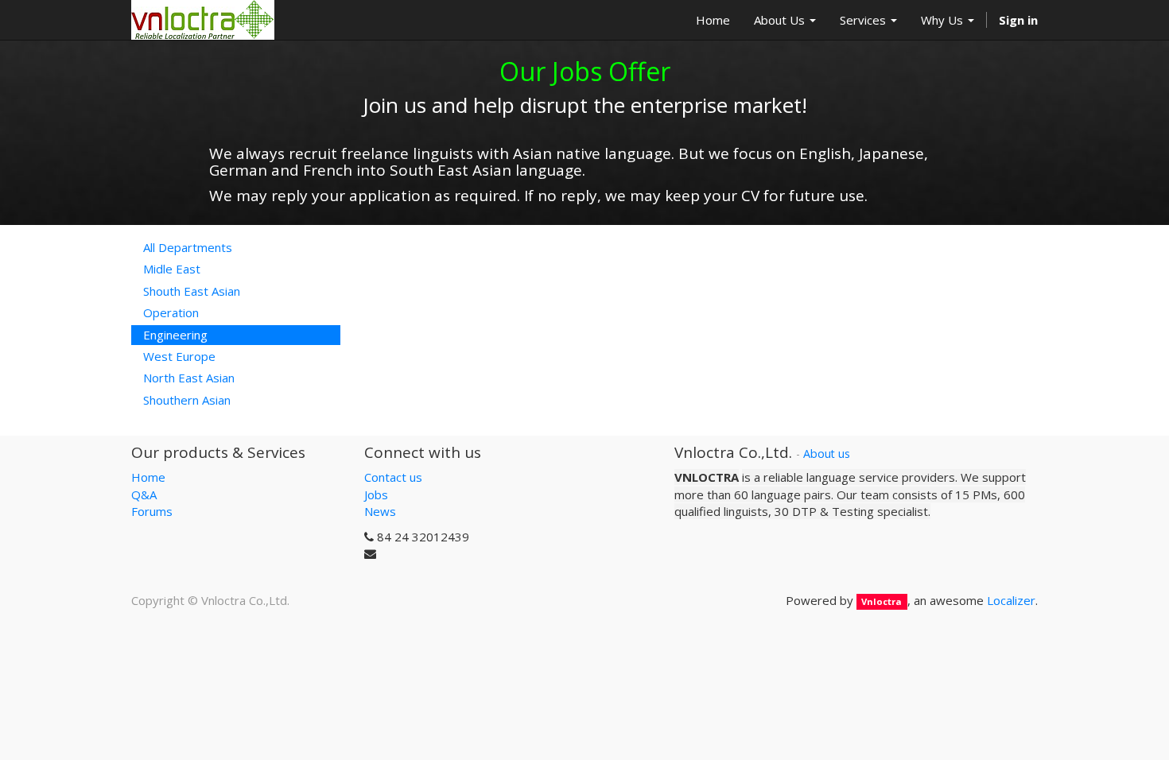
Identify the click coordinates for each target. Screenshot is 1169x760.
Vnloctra (881, 601)
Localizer (1011, 600)
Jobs (376, 494)
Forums (152, 511)
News (380, 511)
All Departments (187, 247)
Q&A (144, 494)
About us (826, 453)
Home (148, 477)
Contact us (393, 477)
